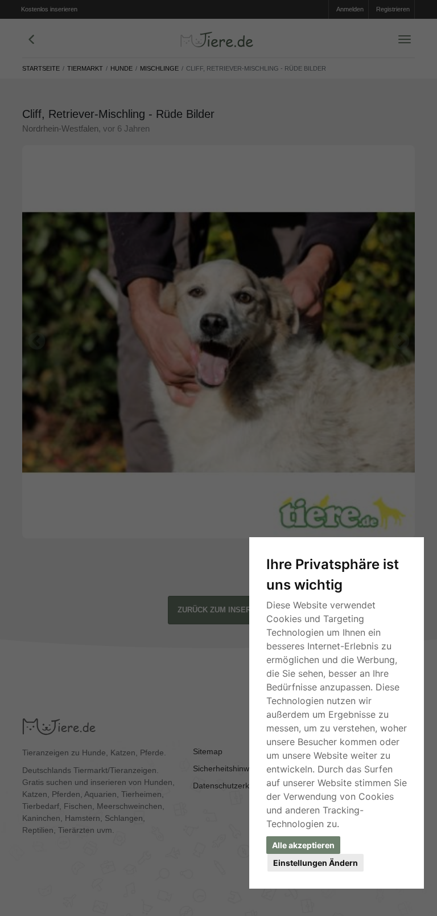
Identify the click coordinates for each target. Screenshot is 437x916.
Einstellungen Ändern (315, 863)
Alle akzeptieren (303, 845)
